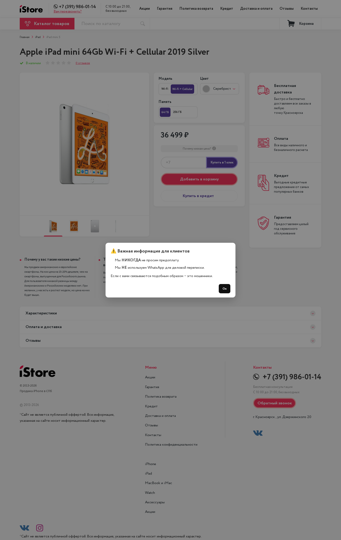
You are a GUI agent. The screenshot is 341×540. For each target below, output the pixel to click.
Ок (224, 288)
